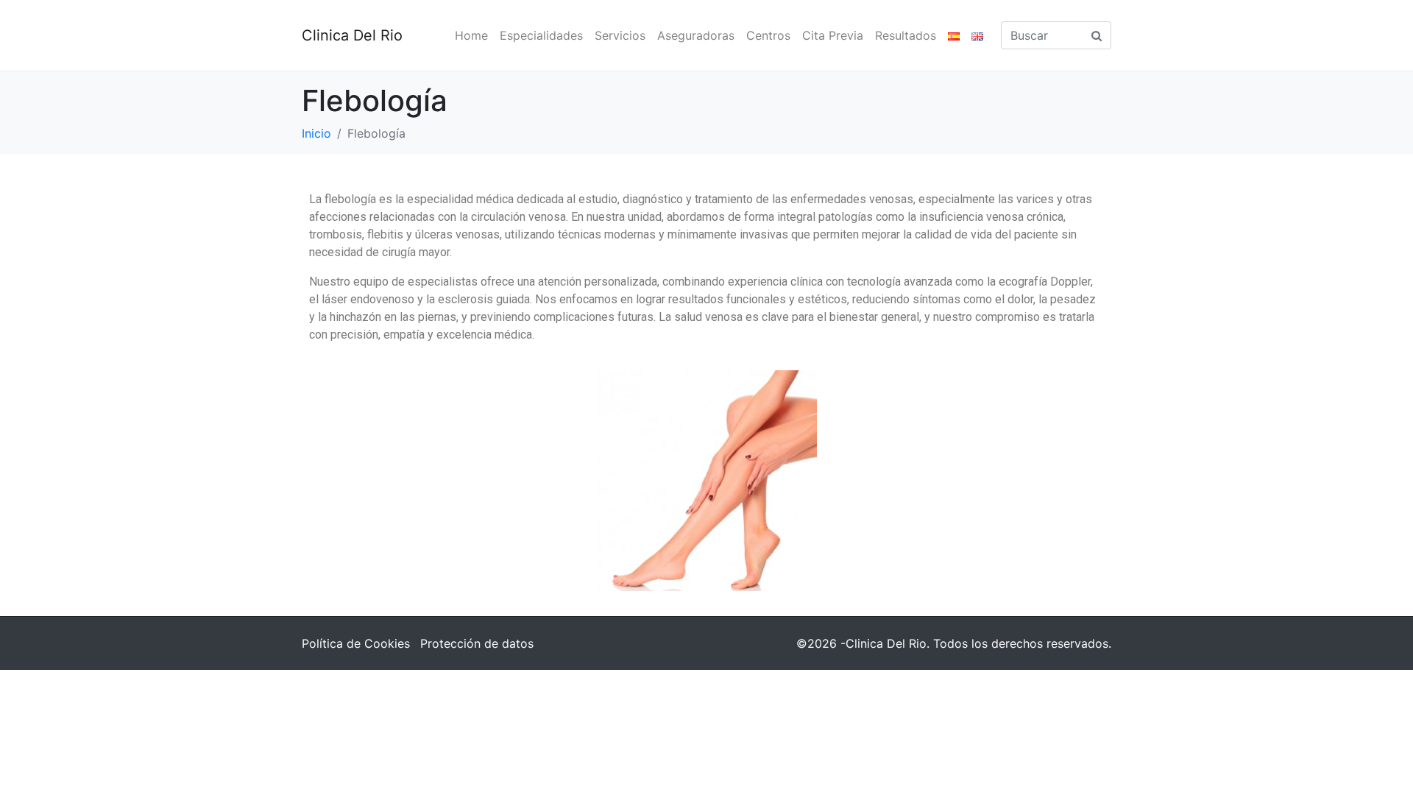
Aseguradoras (695, 35)
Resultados (905, 35)
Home (471, 35)
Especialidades (541, 35)
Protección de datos (477, 643)
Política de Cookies (356, 643)
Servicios (620, 35)
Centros (768, 35)
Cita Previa (832, 35)
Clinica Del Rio (352, 35)
